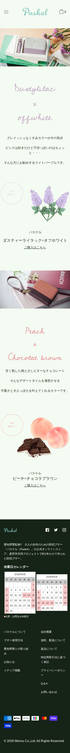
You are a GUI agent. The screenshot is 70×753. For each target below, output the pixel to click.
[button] (62, 12)
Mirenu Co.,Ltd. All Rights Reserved (39, 741)
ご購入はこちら (35, 247)
